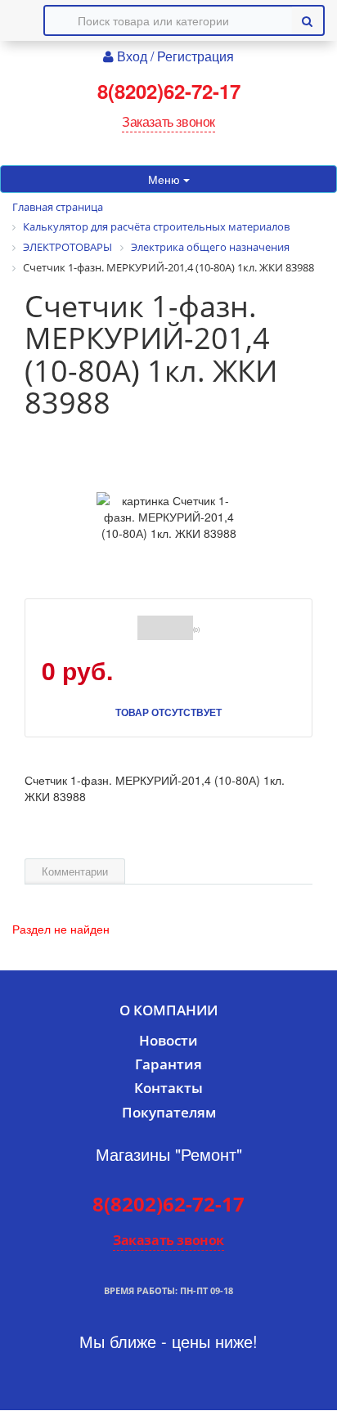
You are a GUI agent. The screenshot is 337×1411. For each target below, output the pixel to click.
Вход (134, 56)
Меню (165, 179)
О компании (168, 1010)
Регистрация (195, 56)
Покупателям (169, 1112)
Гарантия (168, 1064)
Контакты (168, 1087)
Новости (168, 1040)
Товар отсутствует (168, 712)
